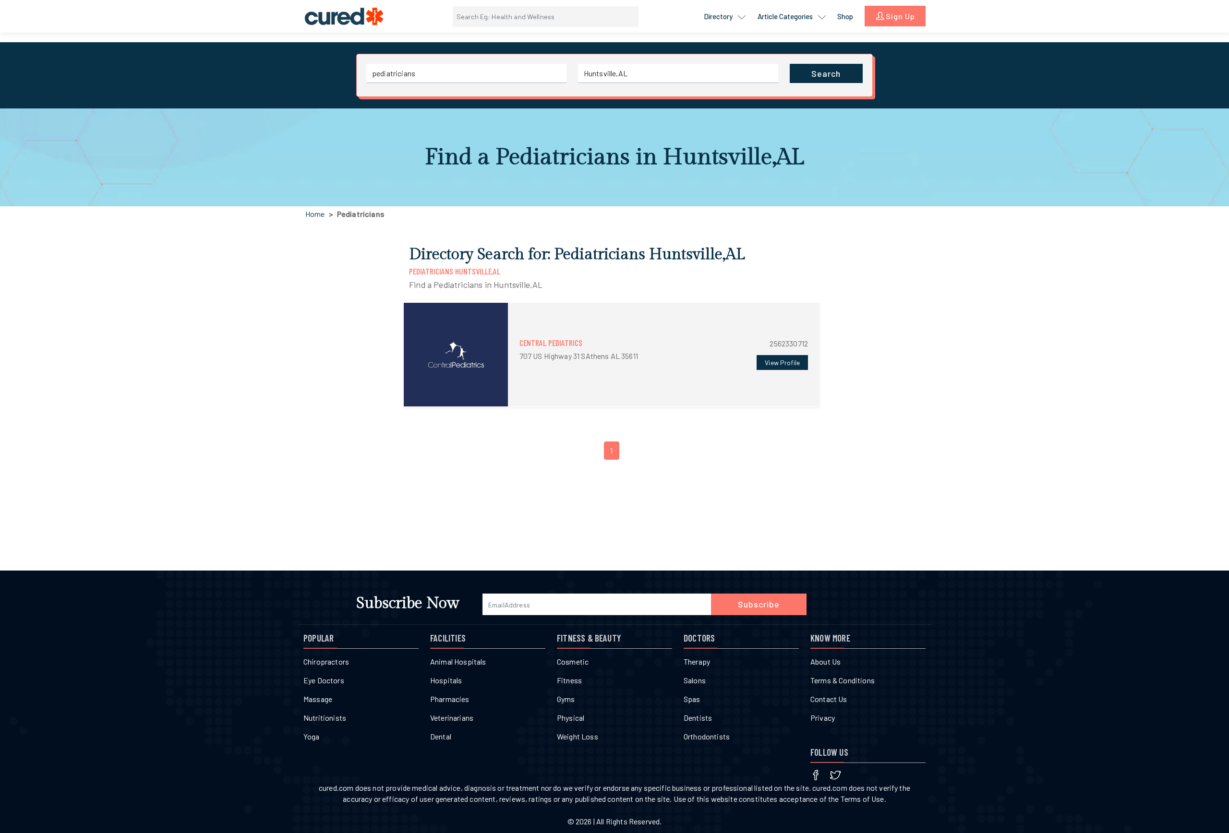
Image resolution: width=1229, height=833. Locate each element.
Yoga (311, 736)
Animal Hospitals (458, 661)
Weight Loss (577, 736)
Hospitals (446, 680)
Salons (695, 680)
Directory (719, 16)
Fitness (569, 680)
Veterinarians (451, 717)
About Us (825, 661)
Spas (692, 698)
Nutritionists (324, 717)
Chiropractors (326, 661)
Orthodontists (707, 736)
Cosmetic (573, 661)
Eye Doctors (323, 680)
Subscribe (759, 604)
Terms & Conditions (842, 680)
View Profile (782, 362)
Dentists (698, 717)
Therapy (697, 661)
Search (826, 73)
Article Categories (786, 16)
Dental (440, 736)
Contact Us (828, 698)
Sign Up (899, 16)
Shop (845, 16)
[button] (611, 354)
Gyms (566, 698)
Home (315, 213)
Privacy (822, 717)
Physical (570, 717)
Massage (317, 698)
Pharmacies (450, 698)
